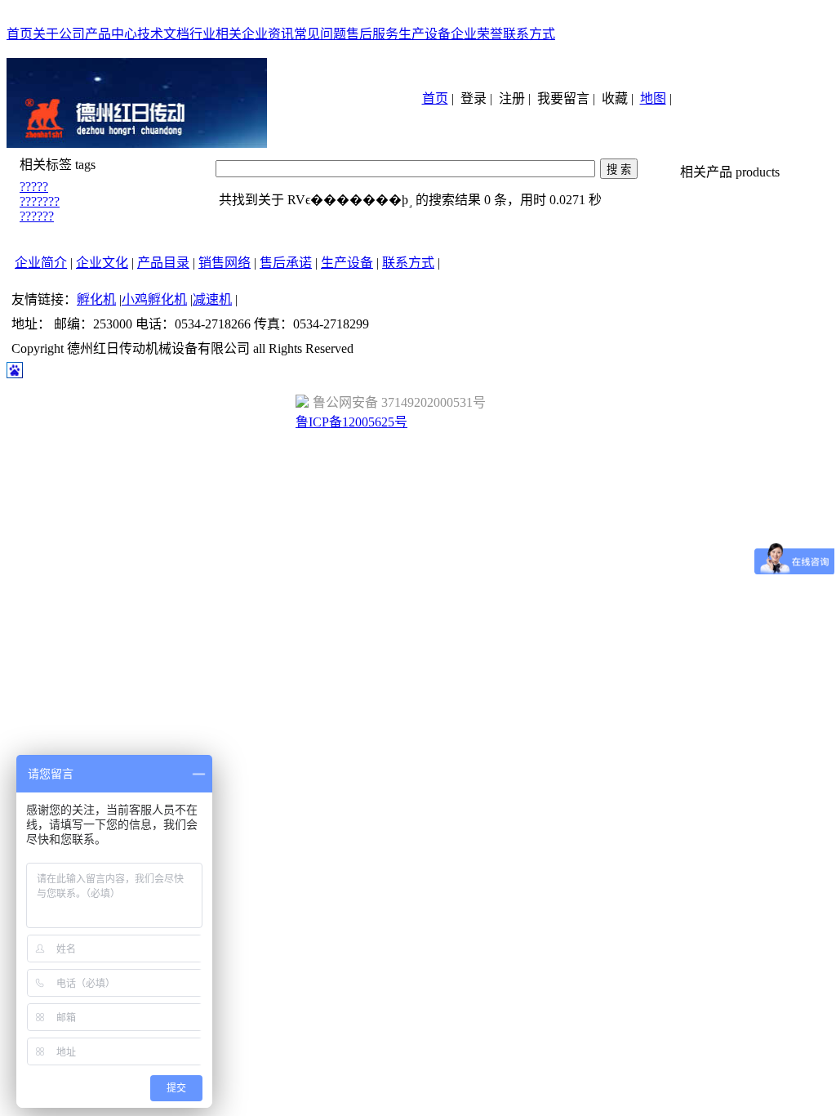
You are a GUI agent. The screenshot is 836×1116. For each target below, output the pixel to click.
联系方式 (529, 34)
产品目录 (163, 263)
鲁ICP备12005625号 (351, 422)
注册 (512, 98)
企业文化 (102, 263)
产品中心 (111, 34)
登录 (473, 98)
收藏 (615, 98)
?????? (37, 216)
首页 (20, 34)
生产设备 (424, 34)
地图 (653, 98)
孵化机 (96, 299)
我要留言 (563, 98)
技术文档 (163, 34)
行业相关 (215, 34)
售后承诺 (286, 263)
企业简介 (41, 263)
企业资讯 (268, 34)
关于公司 (59, 34)
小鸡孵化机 (154, 299)
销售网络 (224, 263)
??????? (40, 201)
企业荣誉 (477, 34)
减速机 (212, 299)
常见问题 (320, 34)
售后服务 (372, 34)
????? (34, 187)
